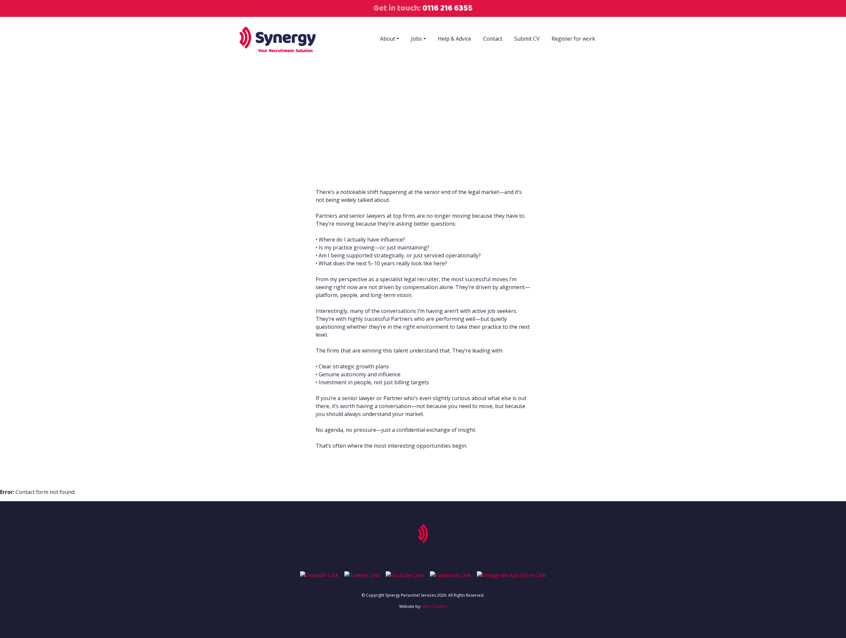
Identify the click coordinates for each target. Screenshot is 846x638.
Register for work (573, 38)
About (387, 38)
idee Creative (434, 606)
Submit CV (527, 38)
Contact (492, 38)
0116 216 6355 (447, 8)
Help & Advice (454, 38)
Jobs (416, 38)
